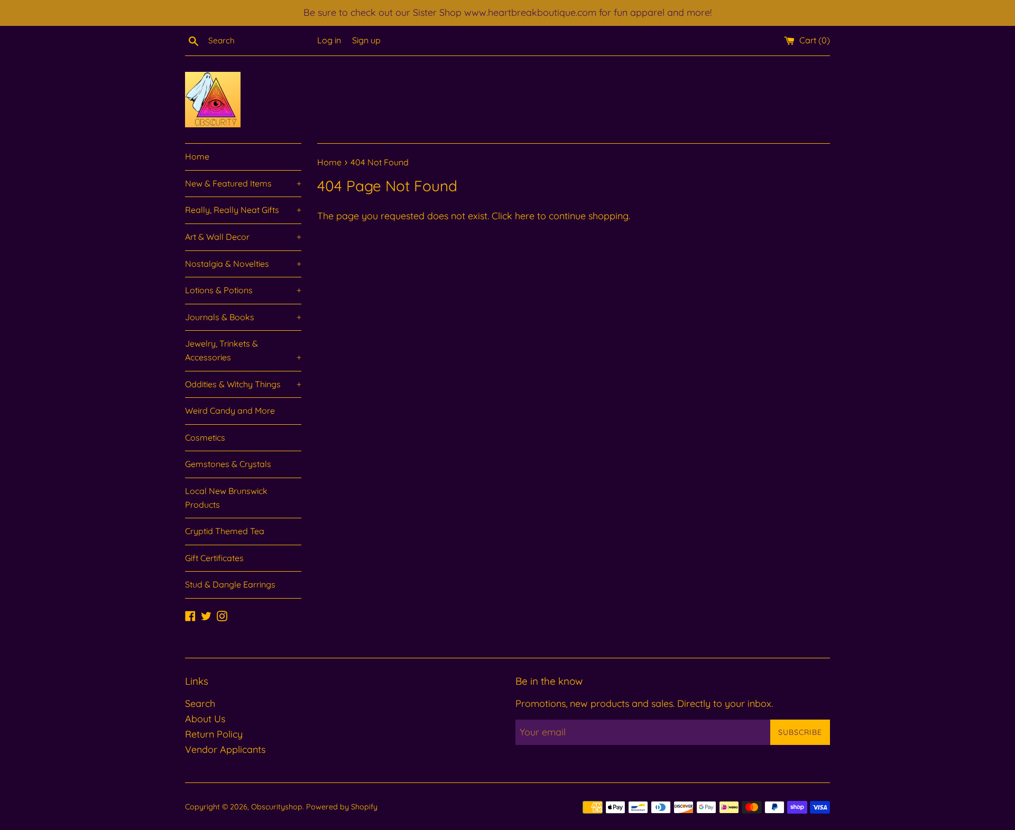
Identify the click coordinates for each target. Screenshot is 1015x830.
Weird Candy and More (230, 410)
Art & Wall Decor (243, 236)
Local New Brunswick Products (226, 498)
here (524, 216)
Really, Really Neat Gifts (243, 209)
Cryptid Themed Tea (224, 531)
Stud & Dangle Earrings (230, 584)
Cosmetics (205, 437)
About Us (205, 719)
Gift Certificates (214, 558)
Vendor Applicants (225, 749)
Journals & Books (243, 317)
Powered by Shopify (341, 807)
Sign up (366, 40)
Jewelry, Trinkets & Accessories (243, 350)
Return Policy (214, 734)
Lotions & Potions (243, 290)
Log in (329, 40)
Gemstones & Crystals (228, 464)
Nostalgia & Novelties (243, 263)
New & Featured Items (243, 183)
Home (197, 156)
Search (200, 703)
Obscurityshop (276, 807)
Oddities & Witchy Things (243, 384)
